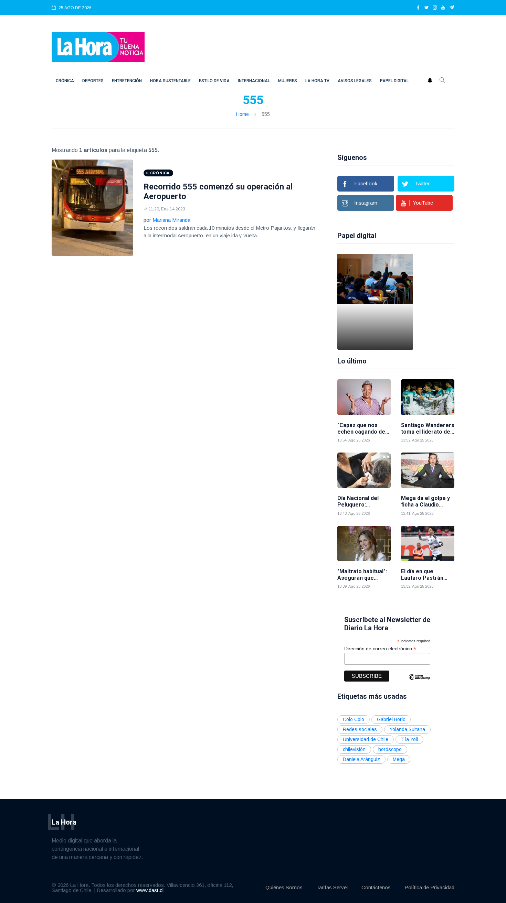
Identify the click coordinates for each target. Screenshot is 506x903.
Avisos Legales (355, 80)
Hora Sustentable (170, 80)
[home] (98, 47)
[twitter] (426, 8)
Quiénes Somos (284, 887)
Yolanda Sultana (407, 729)
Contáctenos (376, 887)
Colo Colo (353, 719)
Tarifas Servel (332, 887)
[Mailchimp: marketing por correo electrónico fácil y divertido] (419, 682)
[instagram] (435, 8)
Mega (399, 759)
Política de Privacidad (429, 887)
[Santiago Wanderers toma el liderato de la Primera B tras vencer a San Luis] (427, 397)
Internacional (254, 80)
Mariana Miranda (171, 220)
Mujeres (287, 80)
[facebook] (418, 8)
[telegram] (451, 8)
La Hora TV (317, 80)
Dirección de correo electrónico (380, 648)
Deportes (93, 80)
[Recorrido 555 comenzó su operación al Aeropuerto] (92, 208)
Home (242, 114)
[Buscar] (442, 81)
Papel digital (394, 80)
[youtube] (443, 8)
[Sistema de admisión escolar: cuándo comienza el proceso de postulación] (375, 302)
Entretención (127, 80)
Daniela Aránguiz (361, 759)
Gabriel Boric (391, 719)
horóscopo (390, 749)
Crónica (65, 80)
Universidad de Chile (365, 739)
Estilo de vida (214, 80)
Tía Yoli (409, 739)
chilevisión (354, 749)
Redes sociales (360, 729)
